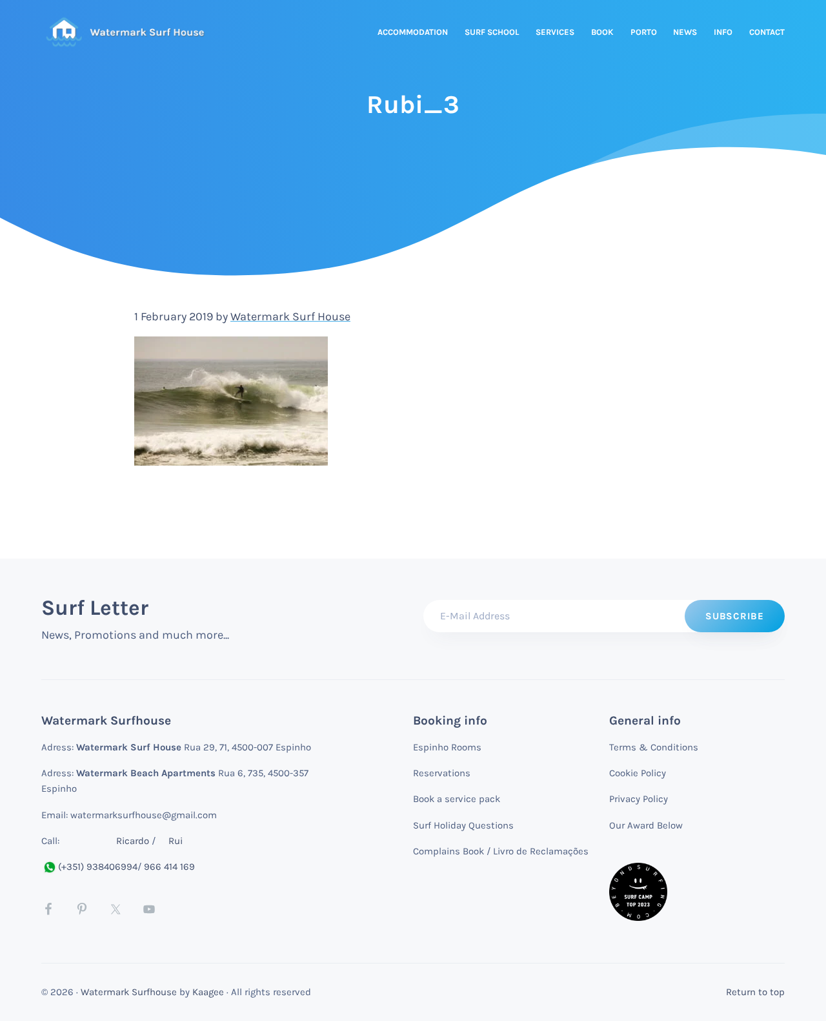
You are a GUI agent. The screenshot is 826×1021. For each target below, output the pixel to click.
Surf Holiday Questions (463, 825)
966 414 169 (169, 866)
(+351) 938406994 (97, 866)
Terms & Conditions (653, 747)
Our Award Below (646, 825)
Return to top (755, 992)
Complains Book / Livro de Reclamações (501, 851)
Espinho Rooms (447, 747)
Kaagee (208, 992)
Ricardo (132, 841)
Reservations (441, 773)
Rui (175, 841)
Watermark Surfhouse (129, 992)
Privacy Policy (638, 799)
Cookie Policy (637, 773)
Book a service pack (456, 799)
